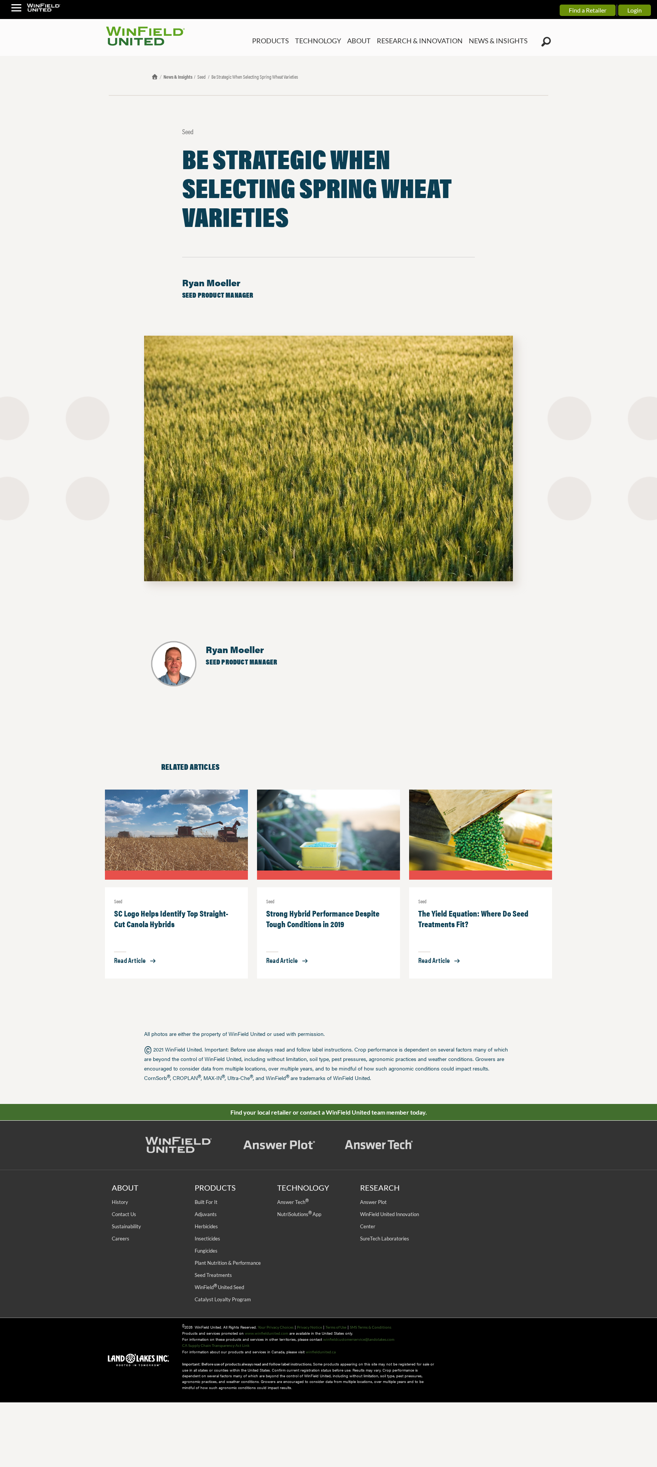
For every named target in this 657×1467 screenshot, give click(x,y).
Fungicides (206, 1251)
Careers (120, 1238)
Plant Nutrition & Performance (228, 1263)
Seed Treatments (213, 1275)
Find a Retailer (587, 10)
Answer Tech (292, 1202)
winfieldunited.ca (321, 1352)
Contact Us (124, 1214)
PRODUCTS (299, 40)
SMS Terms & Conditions (370, 1327)
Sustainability (126, 1226)
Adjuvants (206, 1214)
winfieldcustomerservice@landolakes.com (358, 1339)
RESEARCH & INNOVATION (433, 40)
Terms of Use (335, 1327)
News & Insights (177, 76)
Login (634, 10)
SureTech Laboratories (384, 1238)
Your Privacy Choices (276, 1327)
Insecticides (207, 1238)
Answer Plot (373, 1202)
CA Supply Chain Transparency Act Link (215, 1345)
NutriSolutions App (299, 1214)
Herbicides (206, 1226)
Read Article (130, 960)
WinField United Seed (219, 1287)
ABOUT (379, 40)
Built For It (206, 1202)
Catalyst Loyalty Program (223, 1299)
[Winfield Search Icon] (546, 42)
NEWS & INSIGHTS (502, 40)
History (120, 1202)
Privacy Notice (309, 1327)
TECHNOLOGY (342, 40)
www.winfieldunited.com (266, 1333)
